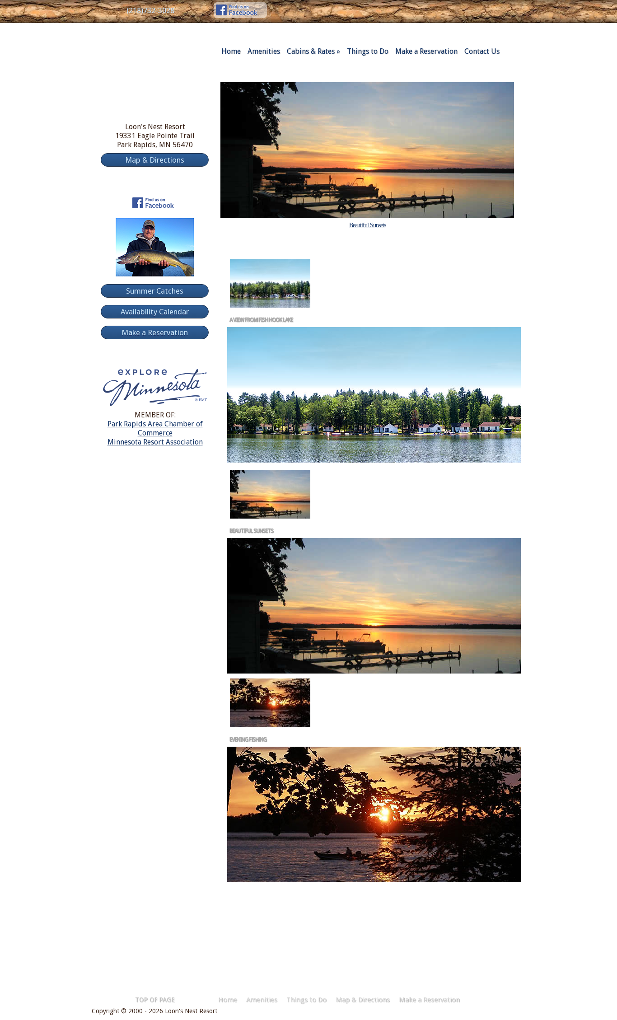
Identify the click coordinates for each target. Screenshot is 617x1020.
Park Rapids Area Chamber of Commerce (155, 428)
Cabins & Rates (313, 51)
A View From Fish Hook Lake (261, 320)
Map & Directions (363, 1000)
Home (231, 51)
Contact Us (482, 51)
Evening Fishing (247, 739)
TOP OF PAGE (155, 999)
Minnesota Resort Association (155, 442)
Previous (331, 239)
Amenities (264, 51)
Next (404, 239)
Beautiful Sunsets (367, 225)
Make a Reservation (426, 51)
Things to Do (367, 51)
